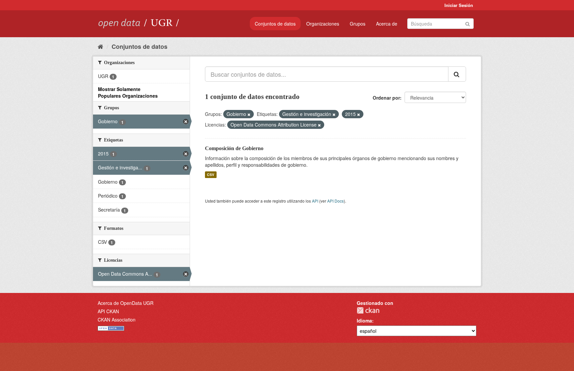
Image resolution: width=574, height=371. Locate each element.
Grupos (357, 23)
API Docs (335, 201)
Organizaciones (322, 23)
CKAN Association (117, 319)
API (315, 201)
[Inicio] (100, 46)
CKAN (368, 310)
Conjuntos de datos (275, 23)
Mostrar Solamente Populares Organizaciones (128, 92)
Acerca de (386, 23)
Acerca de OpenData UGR (125, 303)
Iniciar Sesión (458, 5)
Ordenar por (386, 97)
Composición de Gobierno (234, 148)
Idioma (364, 320)
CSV (210, 174)
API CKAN (108, 311)
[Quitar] (248, 114)
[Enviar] (467, 23)
